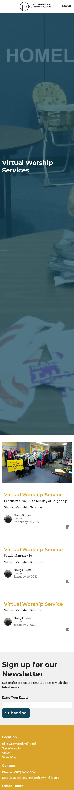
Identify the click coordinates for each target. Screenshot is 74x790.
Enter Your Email (15, 697)
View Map (9, 757)
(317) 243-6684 (24, 772)
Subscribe (16, 713)
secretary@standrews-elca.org (36, 778)
